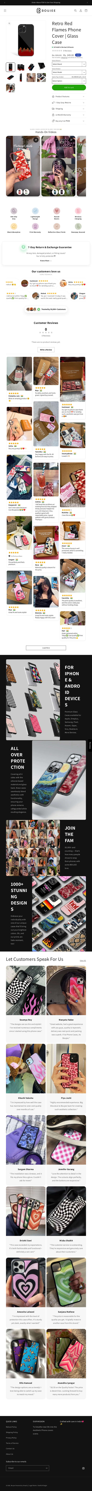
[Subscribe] (46, 1468)
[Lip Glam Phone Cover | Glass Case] (20, 192)
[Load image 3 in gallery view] (31, 67)
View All (83, 960)
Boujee (13, 1485)
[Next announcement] (87, 2)
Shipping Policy (12, 1432)
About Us (9, 1454)
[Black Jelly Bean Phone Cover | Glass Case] (62, 192)
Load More (46, 648)
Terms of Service (12, 1443)
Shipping (64, 57)
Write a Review (46, 350)
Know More (46, 261)
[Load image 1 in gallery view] (10, 67)
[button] (5, 10)
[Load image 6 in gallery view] (20, 77)
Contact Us (10, 1448)
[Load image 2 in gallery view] (20, 67)
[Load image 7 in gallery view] (31, 77)
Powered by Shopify (21, 1485)
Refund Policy (11, 1427)
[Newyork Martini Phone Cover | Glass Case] (26, 192)
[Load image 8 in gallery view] (41, 77)
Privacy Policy (11, 1438)
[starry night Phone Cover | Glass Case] (55, 192)
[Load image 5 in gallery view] (10, 77)
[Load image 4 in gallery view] (41, 67)
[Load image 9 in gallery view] (10, 87)
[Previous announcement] (4, 2)
